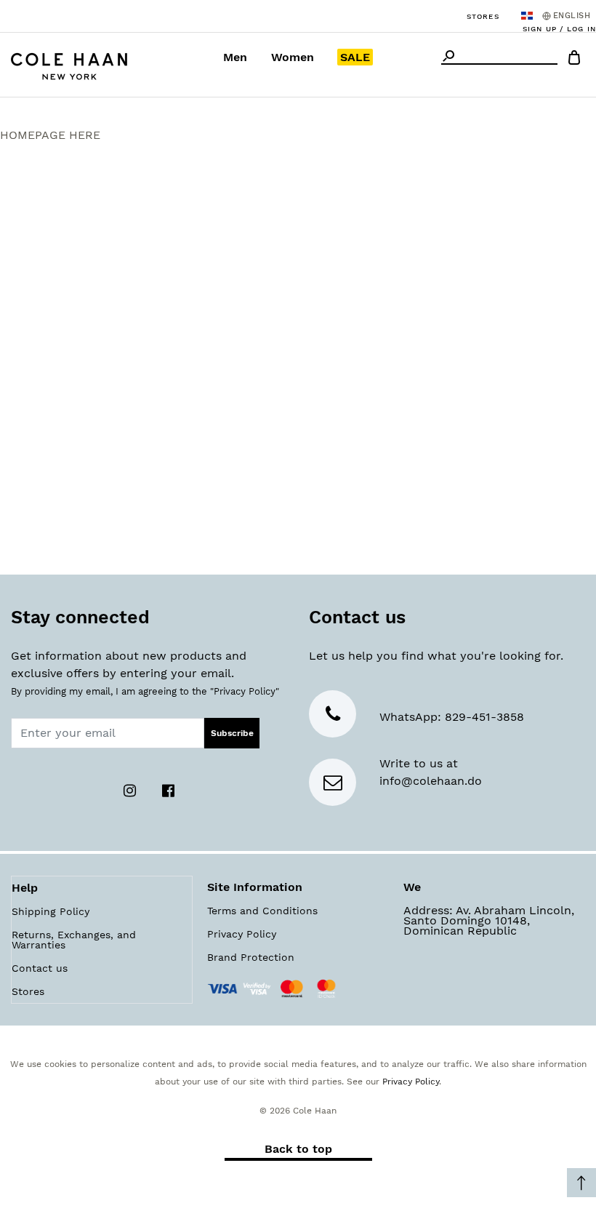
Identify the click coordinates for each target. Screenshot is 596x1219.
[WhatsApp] (333, 717)
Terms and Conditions (262, 910)
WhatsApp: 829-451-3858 (451, 717)
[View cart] (574, 60)
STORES (483, 16)
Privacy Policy (241, 934)
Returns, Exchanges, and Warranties (74, 940)
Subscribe (232, 733)
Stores (28, 991)
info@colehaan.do (430, 781)
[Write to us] (332, 785)
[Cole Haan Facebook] (168, 789)
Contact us (40, 968)
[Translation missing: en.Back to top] (581, 1182)
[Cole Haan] (69, 64)
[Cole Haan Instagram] (132, 789)
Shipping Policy (50, 911)
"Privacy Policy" (244, 691)
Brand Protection (250, 957)
